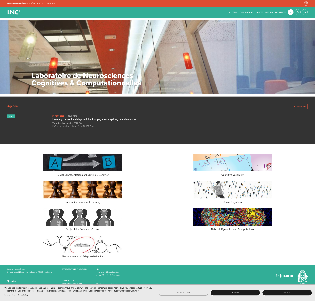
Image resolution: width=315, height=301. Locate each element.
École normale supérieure (17, 3)
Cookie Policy (23, 295)
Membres (233, 12)
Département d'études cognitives (43, 3)
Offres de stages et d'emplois (74, 269)
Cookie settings (183, 293)
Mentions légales (69, 281)
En (298, 12)
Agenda (269, 12)
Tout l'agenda (300, 106)
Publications (246, 12)
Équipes (259, 12)
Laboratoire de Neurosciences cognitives (14, 12)
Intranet (305, 12)
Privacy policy (9, 295)
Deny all (235, 293)
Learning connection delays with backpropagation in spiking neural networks (94, 119)
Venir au (13, 281)
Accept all (287, 293)
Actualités (280, 12)
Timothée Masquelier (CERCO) (67, 123)
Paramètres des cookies (72, 284)
